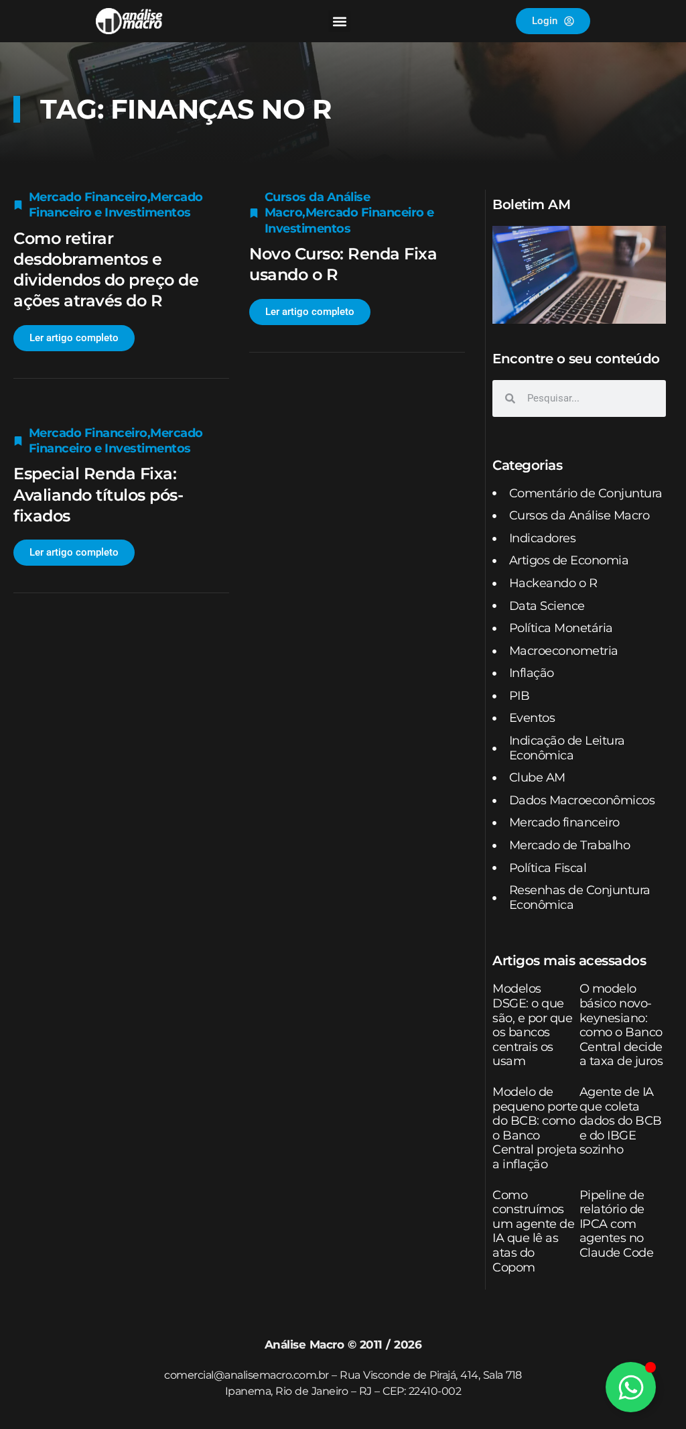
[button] (339, 21)
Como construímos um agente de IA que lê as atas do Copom (533, 1231)
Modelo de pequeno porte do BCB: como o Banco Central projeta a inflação (535, 1128)
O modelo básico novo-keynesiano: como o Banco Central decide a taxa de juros (621, 1024)
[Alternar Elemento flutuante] (631, 1387)
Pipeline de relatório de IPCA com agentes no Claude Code (616, 1224)
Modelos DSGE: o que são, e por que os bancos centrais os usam (532, 1024)
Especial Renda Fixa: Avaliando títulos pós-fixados (98, 494)
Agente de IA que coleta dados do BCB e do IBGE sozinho (620, 1120)
